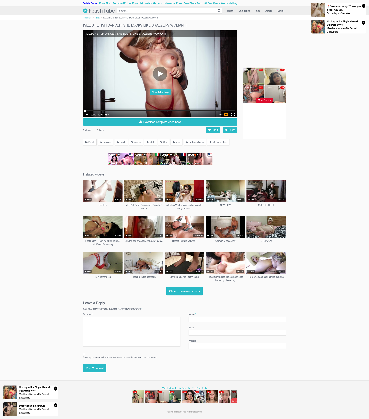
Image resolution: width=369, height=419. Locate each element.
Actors (268, 10)
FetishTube (101, 10)
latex (177, 142)
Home (230, 10)
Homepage (87, 17)
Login (280, 10)
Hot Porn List (184, 388)
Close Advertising (160, 92)
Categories (244, 10)
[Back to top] (361, 409)
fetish (152, 142)
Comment (88, 314)
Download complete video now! (162, 122)
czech (122, 142)
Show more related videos (184, 291)
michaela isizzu (196, 142)
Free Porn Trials (199, 388)
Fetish (97, 17)
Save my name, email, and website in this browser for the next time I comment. (120, 357)
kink (165, 142)
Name (192, 314)
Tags (257, 10)
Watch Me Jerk (169, 388)
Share (231, 130)
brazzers (106, 142)
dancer (137, 142)
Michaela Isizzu (219, 142)
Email (192, 327)
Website (192, 340)
